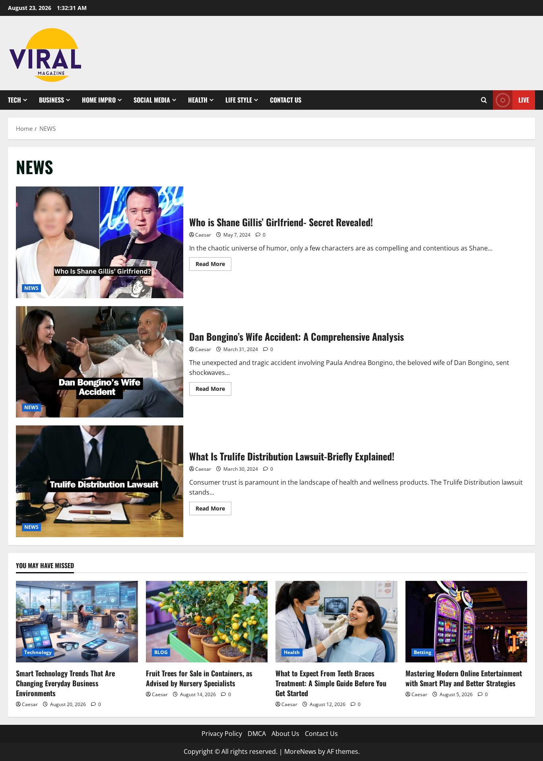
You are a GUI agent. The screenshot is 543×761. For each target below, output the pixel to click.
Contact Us (285, 100)
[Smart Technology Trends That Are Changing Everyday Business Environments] (77, 621)
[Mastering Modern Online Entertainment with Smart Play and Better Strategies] (466, 621)
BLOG (161, 652)
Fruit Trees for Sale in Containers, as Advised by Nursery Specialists (199, 678)
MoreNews (300, 751)
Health (198, 100)
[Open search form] (484, 100)
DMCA (257, 733)
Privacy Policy (222, 733)
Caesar (203, 234)
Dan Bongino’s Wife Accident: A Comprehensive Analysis (99, 362)
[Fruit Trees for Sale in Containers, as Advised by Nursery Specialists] (207, 621)
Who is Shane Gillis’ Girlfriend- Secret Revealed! (99, 242)
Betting (423, 652)
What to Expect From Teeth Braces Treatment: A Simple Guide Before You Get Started (330, 683)
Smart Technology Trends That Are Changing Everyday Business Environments (65, 683)
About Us (285, 733)
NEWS (31, 288)
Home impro (99, 100)
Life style (238, 100)
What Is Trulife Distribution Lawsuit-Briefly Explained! (99, 481)
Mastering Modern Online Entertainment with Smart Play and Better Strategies (463, 678)
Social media (152, 100)
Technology (38, 652)
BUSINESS (51, 100)
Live (523, 100)
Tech (14, 100)
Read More (213, 265)
